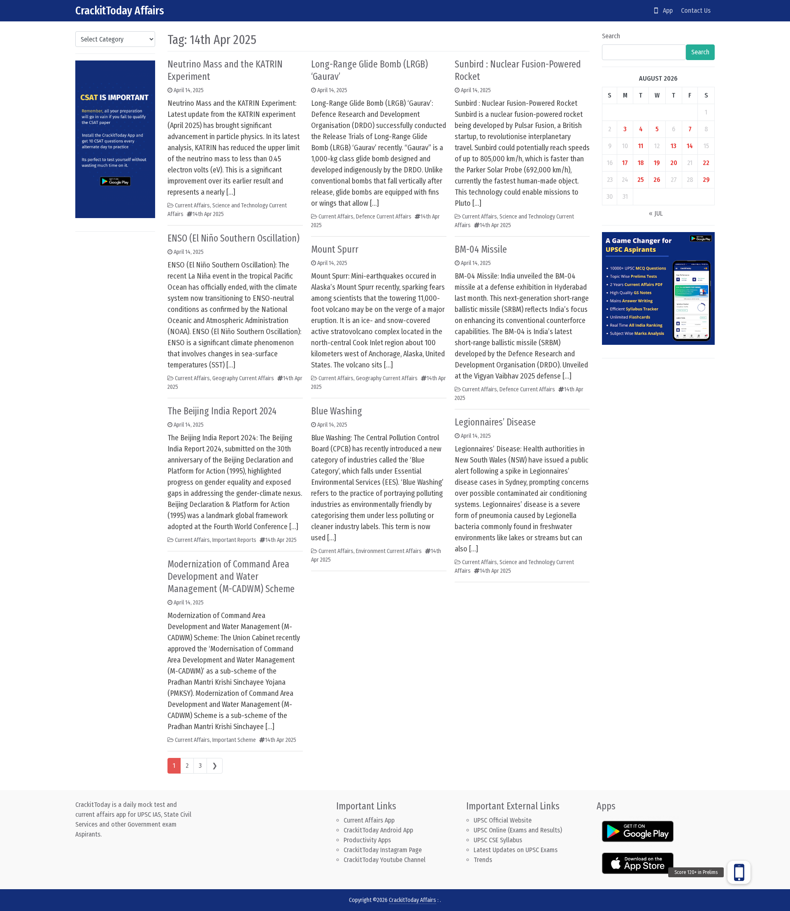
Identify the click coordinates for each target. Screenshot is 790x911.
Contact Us (696, 10)
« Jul (656, 213)
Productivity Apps (367, 840)
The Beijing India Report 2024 (221, 411)
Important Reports (234, 540)
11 (640, 146)
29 (706, 180)
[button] (738, 872)
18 (641, 163)
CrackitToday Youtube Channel (384, 860)
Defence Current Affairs (383, 216)
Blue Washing (336, 411)
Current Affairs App (369, 820)
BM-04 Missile (481, 249)
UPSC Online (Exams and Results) (518, 830)
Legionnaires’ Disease (495, 422)
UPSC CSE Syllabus (499, 840)
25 (640, 180)
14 (690, 146)
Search (611, 36)
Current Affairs (192, 205)
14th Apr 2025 (208, 214)
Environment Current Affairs (389, 551)
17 (625, 163)
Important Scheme (234, 740)
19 (657, 163)
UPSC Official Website (503, 820)
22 (706, 163)
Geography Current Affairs (243, 378)
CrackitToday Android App (378, 830)
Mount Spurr (334, 249)
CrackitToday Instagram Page (383, 850)
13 (673, 146)
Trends (483, 860)
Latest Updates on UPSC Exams (516, 850)
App (665, 10)
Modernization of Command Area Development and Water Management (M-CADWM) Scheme (231, 576)
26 (656, 180)
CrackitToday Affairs (119, 10)
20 (673, 163)
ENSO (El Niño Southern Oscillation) (233, 238)
